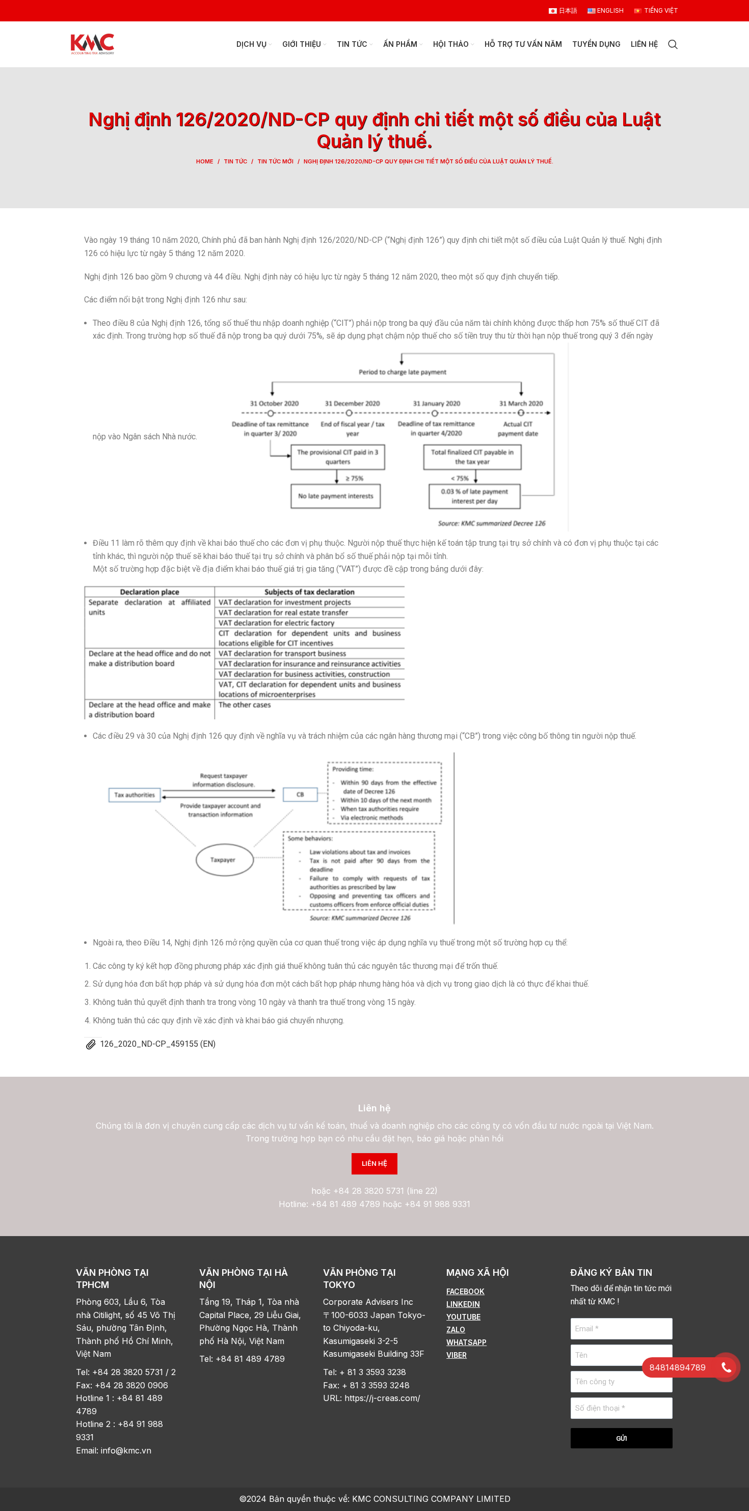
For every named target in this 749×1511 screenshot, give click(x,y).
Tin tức (235, 161)
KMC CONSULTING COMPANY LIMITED (431, 1499)
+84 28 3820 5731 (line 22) (385, 1191)
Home (204, 161)
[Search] (673, 44)
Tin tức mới (275, 161)
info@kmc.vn (127, 1450)
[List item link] (497, 1291)
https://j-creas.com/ (382, 1398)
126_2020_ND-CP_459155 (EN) (158, 1044)
